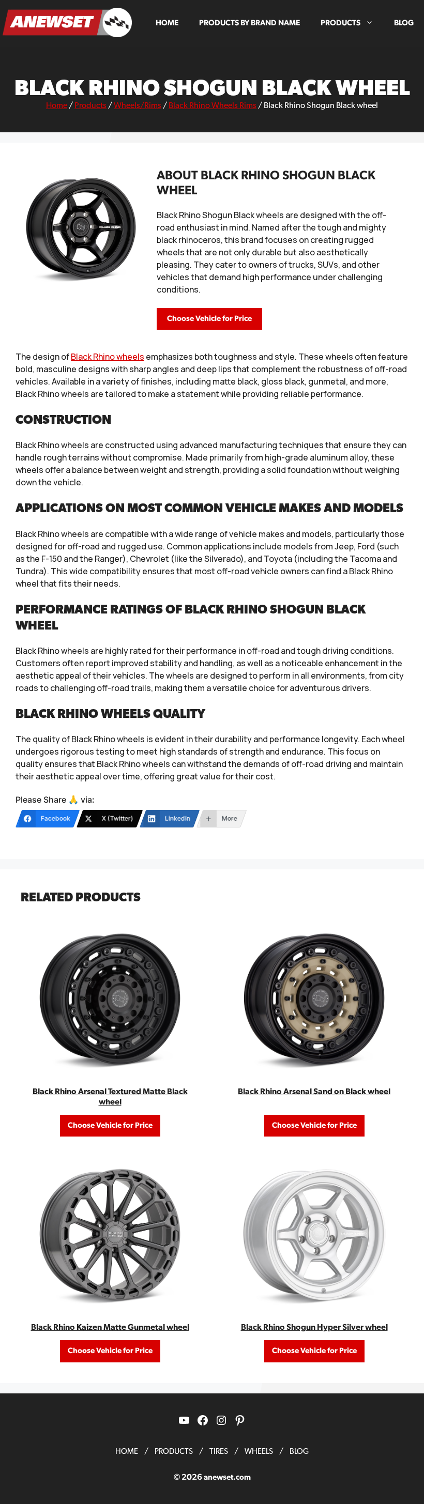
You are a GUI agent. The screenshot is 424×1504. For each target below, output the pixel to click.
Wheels (259, 1451)
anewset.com (227, 1477)
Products (340, 23)
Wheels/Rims (137, 105)
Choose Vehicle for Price (209, 319)
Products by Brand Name (249, 23)
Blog (404, 23)
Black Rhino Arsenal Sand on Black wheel (314, 1091)
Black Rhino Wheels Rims (212, 105)
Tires (218, 1451)
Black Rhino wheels (107, 356)
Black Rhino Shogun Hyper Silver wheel (314, 1327)
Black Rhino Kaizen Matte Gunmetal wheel (110, 1327)
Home (167, 23)
